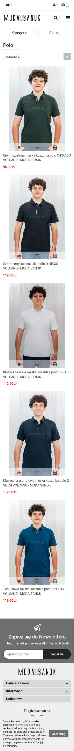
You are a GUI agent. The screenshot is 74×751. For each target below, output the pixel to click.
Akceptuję (58, 734)
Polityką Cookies (23, 724)
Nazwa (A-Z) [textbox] (13, 56)
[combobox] (37, 56)
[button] (65, 5)
